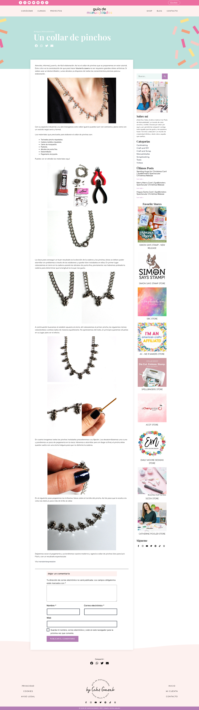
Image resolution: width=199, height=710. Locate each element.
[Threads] (46, 2)
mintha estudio (114, 708)
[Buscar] (165, 76)
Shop (149, 11)
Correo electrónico (94, 605)
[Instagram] (24, 2)
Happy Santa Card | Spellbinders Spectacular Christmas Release (151, 193)
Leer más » (140, 179)
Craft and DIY (143, 148)
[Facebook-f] (20, 2)
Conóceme (27, 11)
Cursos (42, 11)
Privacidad (28, 686)
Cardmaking (142, 145)
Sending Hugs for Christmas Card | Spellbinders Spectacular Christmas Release (152, 174)
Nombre (51, 605)
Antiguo (37, 32)
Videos (140, 163)
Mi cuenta (172, 691)
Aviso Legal (28, 696)
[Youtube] (29, 2)
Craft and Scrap (144, 151)
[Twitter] (33, 2)
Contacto (172, 11)
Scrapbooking (143, 157)
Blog (159, 11)
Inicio (171, 686)
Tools (139, 160)
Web (49, 618)
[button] (36, 45)
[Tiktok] (42, 2)
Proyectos (56, 11)
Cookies (28, 691)
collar (41, 68)
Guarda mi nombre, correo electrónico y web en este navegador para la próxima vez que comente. (82, 631)
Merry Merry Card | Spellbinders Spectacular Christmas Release (151, 184)
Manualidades (48, 32)
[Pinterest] (38, 2)
